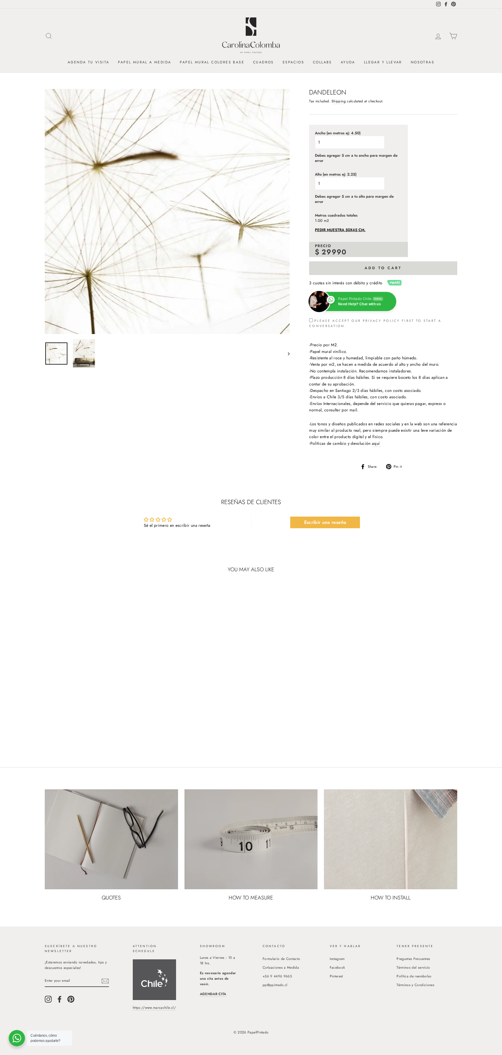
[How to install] (390, 839)
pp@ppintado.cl (275, 984)
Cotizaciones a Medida (281, 967)
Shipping (338, 101)
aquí (376, 443)
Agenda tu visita (88, 62)
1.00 (318, 220)
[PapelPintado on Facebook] (59, 999)
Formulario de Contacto (281, 958)
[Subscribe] (105, 981)
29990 (334, 252)
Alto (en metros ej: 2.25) (335, 174)
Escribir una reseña (325, 522)
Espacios (293, 62)
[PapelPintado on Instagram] (48, 999)
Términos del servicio (413, 967)
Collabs (322, 62)
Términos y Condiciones (415, 984)
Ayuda (348, 62)
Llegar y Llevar (383, 62)
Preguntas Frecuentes (413, 958)
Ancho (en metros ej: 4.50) (338, 133)
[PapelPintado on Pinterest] (70, 999)
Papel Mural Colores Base (212, 62)
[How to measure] (251, 839)
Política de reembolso (414, 976)
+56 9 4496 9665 (277, 976)
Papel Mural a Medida (144, 62)
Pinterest (336, 976)
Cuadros (263, 62)
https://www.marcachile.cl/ (154, 1007)
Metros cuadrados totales (336, 215)
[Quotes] (111, 839)
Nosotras (422, 62)
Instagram (337, 958)
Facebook (337, 967)
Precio (323, 246)
